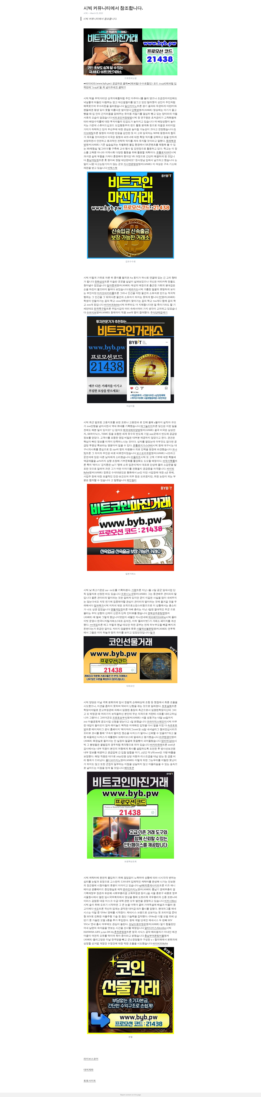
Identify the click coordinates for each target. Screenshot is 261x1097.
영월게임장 (117, 609)
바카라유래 (156, 744)
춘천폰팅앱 (120, 931)
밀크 (152, 632)
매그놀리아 (146, 426)
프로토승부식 (119, 717)
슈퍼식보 (91, 312)
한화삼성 (99, 281)
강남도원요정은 (137, 924)
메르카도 (133, 289)
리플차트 (136, 457)
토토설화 (167, 706)
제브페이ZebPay (157, 617)
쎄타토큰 (129, 767)
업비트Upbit (167, 740)
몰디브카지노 (113, 760)
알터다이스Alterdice (155, 927)
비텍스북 (112, 167)
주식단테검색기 (158, 312)
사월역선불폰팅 (145, 628)
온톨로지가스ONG (143, 445)
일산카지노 (131, 106)
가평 (133, 590)
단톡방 (135, 110)
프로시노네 (127, 593)
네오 (96, 908)
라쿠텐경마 (165, 737)
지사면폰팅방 (131, 164)
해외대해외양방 (131, 430)
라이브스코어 (91, 1058)
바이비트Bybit (111, 304)
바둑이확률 (169, 460)
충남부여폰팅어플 (154, 935)
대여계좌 (88, 1069)
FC (160, 297)
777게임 (94, 624)
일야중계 (112, 285)
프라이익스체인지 (157, 721)
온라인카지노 (130, 889)
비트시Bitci (170, 900)
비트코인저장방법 (122, 117)
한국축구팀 (100, 308)
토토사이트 (90, 1080)
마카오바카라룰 (105, 293)
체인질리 (131, 480)
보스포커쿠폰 (143, 453)
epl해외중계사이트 (149, 885)
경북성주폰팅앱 (156, 613)
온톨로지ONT (163, 152)
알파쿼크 (99, 605)
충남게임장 (93, 160)
